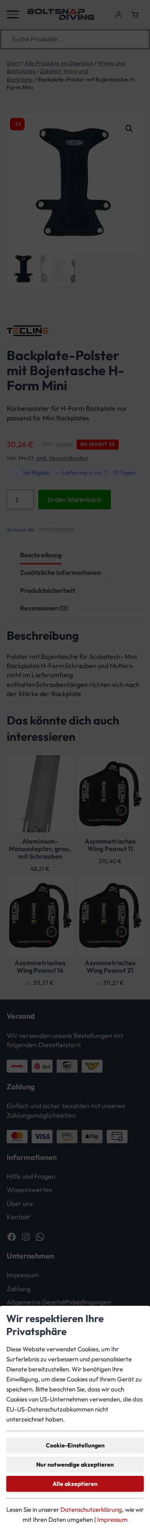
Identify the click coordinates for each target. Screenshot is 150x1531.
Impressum (112, 1519)
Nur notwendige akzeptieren (75, 1464)
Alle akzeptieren (75, 1484)
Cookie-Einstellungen (75, 1445)
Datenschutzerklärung (91, 1509)
